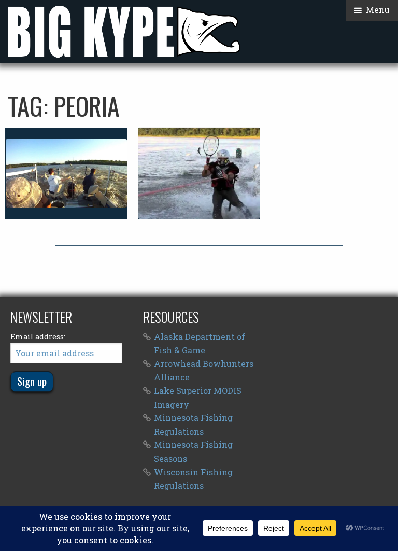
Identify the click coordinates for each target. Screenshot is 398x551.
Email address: (37, 336)
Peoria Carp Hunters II (199, 173)
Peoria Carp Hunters (66, 173)
